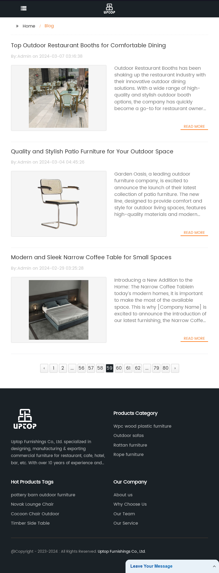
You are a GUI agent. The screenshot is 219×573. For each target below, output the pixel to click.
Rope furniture (129, 454)
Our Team (124, 513)
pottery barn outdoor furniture (43, 495)
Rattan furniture (130, 445)
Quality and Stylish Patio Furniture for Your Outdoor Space (92, 151)
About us (123, 494)
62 (137, 368)
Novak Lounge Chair (32, 504)
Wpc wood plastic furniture (142, 426)
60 (119, 368)
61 (128, 368)
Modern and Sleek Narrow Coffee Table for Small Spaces (91, 257)
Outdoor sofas (129, 435)
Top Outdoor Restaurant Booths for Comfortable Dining (88, 45)
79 (156, 368)
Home (29, 26)
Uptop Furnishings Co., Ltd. (122, 551)
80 (166, 368)
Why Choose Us (130, 504)
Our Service (126, 523)
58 (100, 368)
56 (81, 368)
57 (91, 368)
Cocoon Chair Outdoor (35, 514)
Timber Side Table (30, 523)
